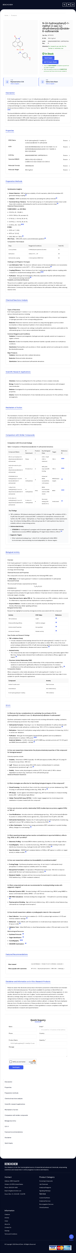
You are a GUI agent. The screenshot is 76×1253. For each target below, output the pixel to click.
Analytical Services (44, 1201)
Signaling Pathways (45, 1191)
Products (14, 15)
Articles (7, 1218)
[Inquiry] (71, 1236)
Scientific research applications (15, 1104)
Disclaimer (8, 1138)
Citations (7, 1214)
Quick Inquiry (48, 58)
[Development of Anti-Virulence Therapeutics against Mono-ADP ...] (56, 627)
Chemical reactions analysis (14, 1098)
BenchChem (8, 5)
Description (8, 1082)
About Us (7, 1224)
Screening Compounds (46, 1181)
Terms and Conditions (11, 1234)
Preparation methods (11, 1093)
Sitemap (7, 1231)
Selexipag (61, 968)
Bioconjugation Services (46, 1204)
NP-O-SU (33, 968)
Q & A (7, 1126)
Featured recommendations (14, 1132)
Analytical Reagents (45, 1187)
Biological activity (10, 1121)
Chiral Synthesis (44, 1207)
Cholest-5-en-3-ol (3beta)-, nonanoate (52, 964)
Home (6, 15)
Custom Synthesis (44, 1198)
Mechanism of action (11, 1110)
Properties (8, 1087)
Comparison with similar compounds (16, 1115)
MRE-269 (54, 968)
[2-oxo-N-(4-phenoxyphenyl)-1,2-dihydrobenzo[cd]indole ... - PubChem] (57, 204)
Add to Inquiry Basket (50, 62)
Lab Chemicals (43, 1184)
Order (6, 1221)
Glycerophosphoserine (44, 968)
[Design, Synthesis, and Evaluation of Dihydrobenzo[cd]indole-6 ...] (26, 195)
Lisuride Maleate (35, 964)
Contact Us (8, 1227)
